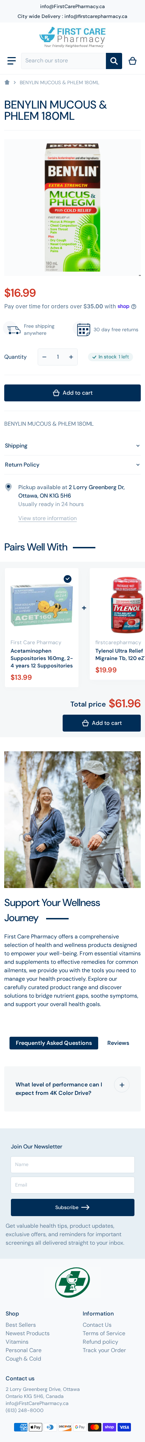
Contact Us (97, 1325)
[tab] (54, 1043)
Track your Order (104, 1350)
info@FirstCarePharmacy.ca (72, 6)
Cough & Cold (23, 1358)
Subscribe (66, 1207)
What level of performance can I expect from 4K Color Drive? (58, 1089)
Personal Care (24, 1350)
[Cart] (133, 61)
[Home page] (7, 82)
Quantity (15, 356)
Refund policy (100, 1341)
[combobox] (63, 61)
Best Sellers (21, 1325)
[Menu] (11, 61)
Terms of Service (104, 1333)
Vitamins (17, 1341)
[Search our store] (114, 61)
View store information (47, 518)
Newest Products (28, 1333)
